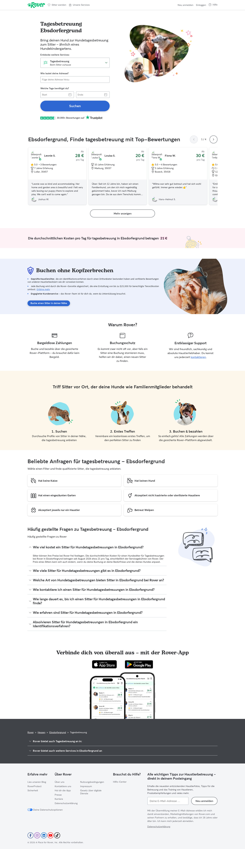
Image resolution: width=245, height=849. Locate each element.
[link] (75, 106)
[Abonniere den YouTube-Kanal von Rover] (51, 835)
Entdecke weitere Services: (55, 54)
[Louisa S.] (117, 176)
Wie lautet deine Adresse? (54, 73)
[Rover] (36, 5)
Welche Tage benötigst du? (54, 88)
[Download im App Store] (104, 664)
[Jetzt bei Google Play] (139, 664)
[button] (79, 5)
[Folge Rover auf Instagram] (37, 835)
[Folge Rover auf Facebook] (31, 835)
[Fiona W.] (178, 176)
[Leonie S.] (57, 176)
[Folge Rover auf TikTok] (57, 835)
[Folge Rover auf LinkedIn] (44, 835)
